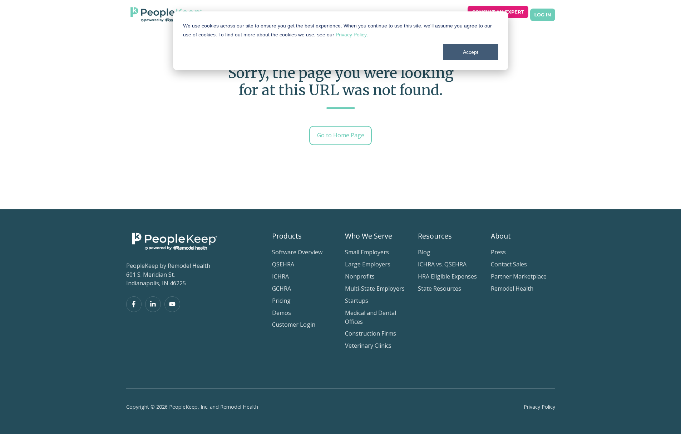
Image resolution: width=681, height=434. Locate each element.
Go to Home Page (340, 135)
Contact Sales (509, 264)
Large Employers (367, 264)
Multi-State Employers (375, 288)
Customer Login (293, 324)
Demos (281, 313)
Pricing (281, 301)
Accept (470, 52)
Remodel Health (512, 288)
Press (498, 252)
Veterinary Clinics (368, 345)
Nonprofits (360, 276)
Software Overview (297, 252)
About (501, 236)
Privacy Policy (351, 34)
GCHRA (281, 288)
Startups (356, 301)
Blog (424, 252)
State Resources (439, 288)
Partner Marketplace (519, 276)
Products (287, 236)
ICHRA (280, 276)
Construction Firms (370, 333)
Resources (435, 236)
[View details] (134, 304)
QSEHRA (283, 264)
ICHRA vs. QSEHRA (442, 264)
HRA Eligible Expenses (447, 276)
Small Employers (367, 252)
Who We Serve (368, 236)
